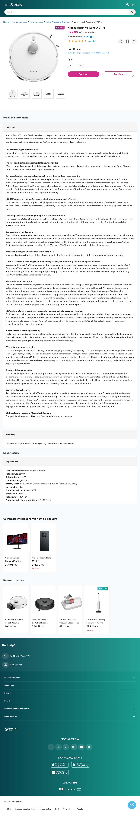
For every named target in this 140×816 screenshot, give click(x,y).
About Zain (81, 809)
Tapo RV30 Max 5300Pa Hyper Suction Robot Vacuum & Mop (39, 621)
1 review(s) (90, 41)
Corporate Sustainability (25, 809)
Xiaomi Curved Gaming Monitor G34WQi (13, 559)
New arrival (103, 588)
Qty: (70, 60)
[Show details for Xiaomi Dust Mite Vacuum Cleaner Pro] (70, 602)
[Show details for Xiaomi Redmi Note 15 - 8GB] (42, 540)
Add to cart (83, 74)
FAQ (57, 809)
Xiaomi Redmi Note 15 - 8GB (41, 559)
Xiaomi (85, 37)
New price (59, 27)
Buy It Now (118, 74)
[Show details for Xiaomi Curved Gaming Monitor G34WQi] (15, 540)
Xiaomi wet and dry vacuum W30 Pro (95, 621)
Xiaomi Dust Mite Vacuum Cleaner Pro (69, 621)
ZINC (9, 809)
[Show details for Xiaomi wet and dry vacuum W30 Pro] (97, 602)
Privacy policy (45, 809)
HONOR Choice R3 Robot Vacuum (14, 621)
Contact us (67, 809)
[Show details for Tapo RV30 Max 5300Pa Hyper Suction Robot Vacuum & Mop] (42, 602)
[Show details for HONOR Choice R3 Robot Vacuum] (15, 602)
